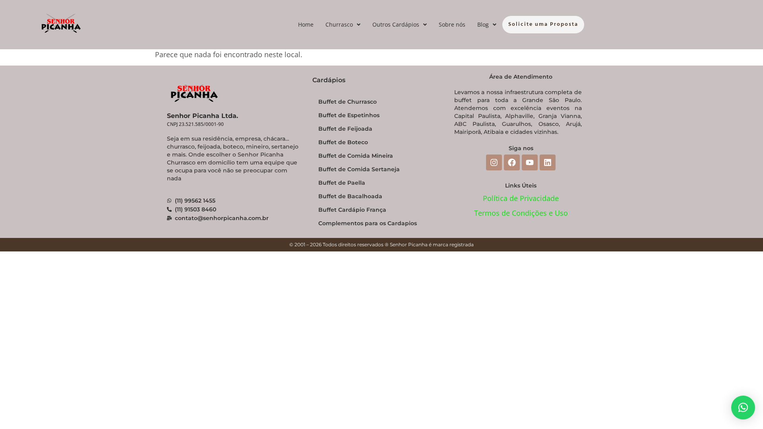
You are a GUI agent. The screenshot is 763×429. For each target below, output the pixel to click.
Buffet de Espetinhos (349, 115)
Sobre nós (452, 24)
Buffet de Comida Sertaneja (359, 169)
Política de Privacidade (521, 198)
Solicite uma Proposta (543, 24)
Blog (483, 24)
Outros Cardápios (395, 24)
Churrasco (339, 24)
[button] (343, 24)
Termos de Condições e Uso (521, 213)
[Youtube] (530, 162)
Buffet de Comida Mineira (355, 155)
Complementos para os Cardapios (367, 223)
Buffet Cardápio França (352, 209)
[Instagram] (494, 162)
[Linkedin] (548, 162)
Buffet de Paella (341, 182)
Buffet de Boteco (343, 142)
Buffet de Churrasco (347, 101)
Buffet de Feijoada (345, 128)
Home (306, 24)
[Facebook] (512, 162)
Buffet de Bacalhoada (350, 196)
